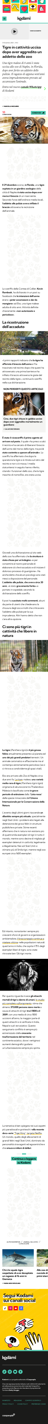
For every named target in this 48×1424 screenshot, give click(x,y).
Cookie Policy (22, 1404)
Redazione (18, 1400)
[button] (5, 1308)
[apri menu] (4, 19)
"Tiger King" (20, 1133)
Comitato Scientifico (33, 1400)
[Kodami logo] (24, 19)
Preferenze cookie (38, 1404)
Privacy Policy (8, 1404)
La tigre (18, 779)
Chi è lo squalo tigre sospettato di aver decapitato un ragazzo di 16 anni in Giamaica (17, 1274)
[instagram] (10, 1372)
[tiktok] (4, 1372)
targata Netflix (34, 1133)
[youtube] (15, 1372)
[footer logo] (9, 1358)
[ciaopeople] (8, 1415)
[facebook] (20, 1372)
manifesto (6, 1400)
